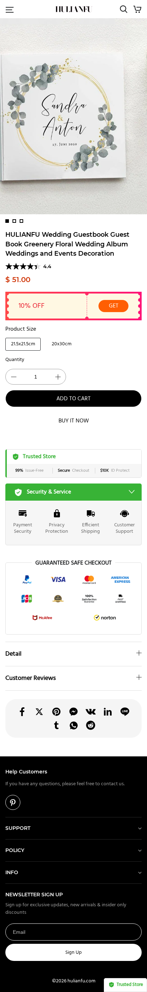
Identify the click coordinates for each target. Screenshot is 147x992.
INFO (11, 872)
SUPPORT (17, 828)
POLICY (14, 850)
